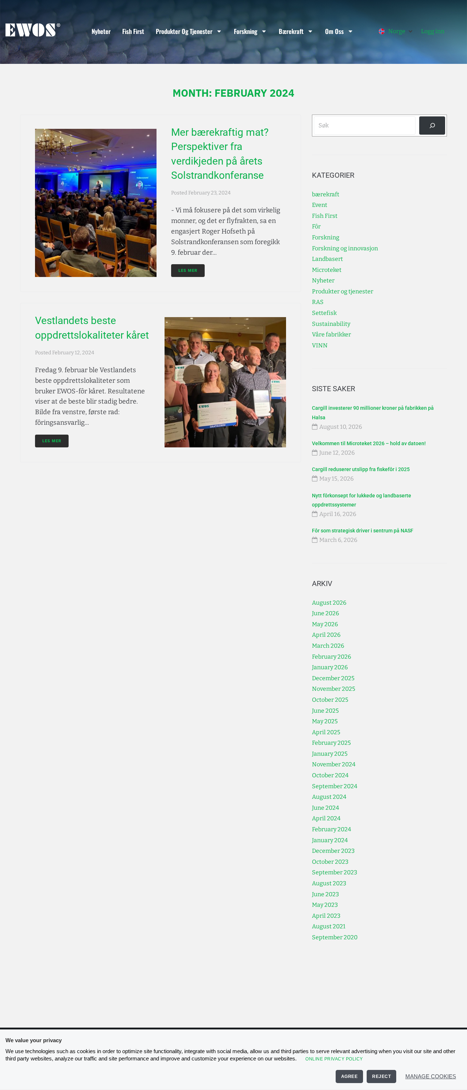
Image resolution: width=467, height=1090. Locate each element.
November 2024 (333, 764)
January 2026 (330, 667)
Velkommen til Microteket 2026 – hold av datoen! (369, 443)
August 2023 (329, 883)
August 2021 (329, 926)
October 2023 (330, 861)
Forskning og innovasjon (345, 248)
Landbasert (327, 258)
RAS (318, 302)
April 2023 (326, 915)
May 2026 (325, 624)
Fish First (133, 31)
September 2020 (335, 937)
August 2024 (329, 796)
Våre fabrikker (331, 334)
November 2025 (333, 688)
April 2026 (326, 634)
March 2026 (328, 645)
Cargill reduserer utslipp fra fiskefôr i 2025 (361, 469)
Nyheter (101, 31)
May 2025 (325, 721)
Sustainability (331, 323)
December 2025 (333, 678)
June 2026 (325, 613)
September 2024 (334, 786)
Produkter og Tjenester (184, 31)
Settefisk (324, 312)
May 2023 (325, 904)
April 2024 (326, 818)
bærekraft (325, 194)
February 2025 (331, 742)
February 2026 (331, 656)
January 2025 (330, 753)
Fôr (316, 226)
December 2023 (333, 850)
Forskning (245, 31)
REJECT (381, 1076)
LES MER (187, 270)
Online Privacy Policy (334, 1059)
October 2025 (330, 699)
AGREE (349, 1076)
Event (319, 204)
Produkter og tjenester (342, 291)
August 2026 (329, 602)
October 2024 (330, 775)
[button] (396, 31)
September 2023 (334, 872)
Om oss (334, 31)
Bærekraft (291, 31)
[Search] (432, 125)
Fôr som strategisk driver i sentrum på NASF (362, 531)
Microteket (326, 269)
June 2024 (325, 807)
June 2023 (325, 894)
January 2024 (330, 840)
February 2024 (331, 829)
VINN (320, 345)
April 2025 (326, 732)
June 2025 (325, 710)
